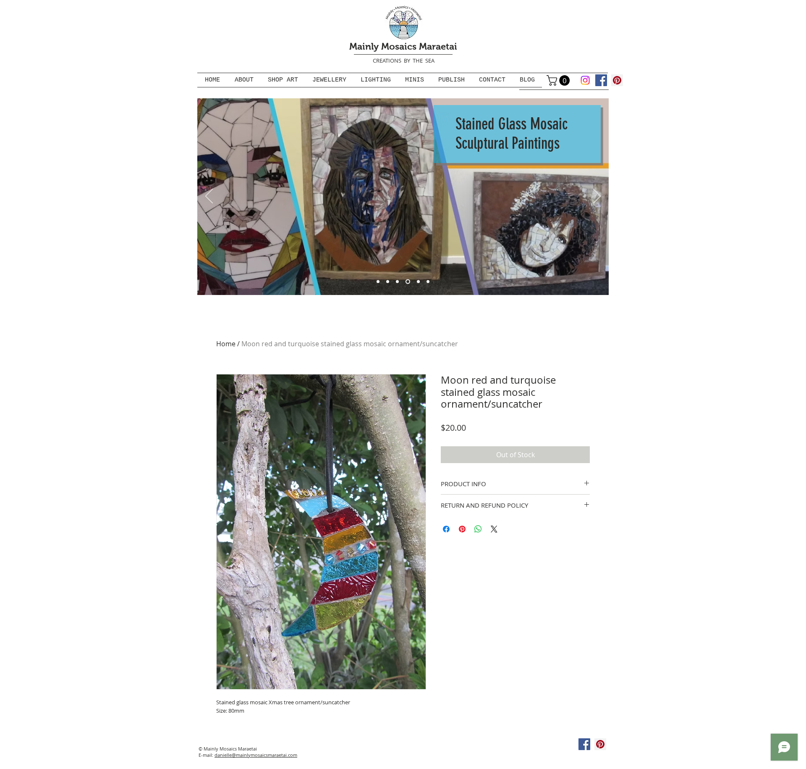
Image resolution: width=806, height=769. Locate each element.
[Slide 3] (387, 281)
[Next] (597, 197)
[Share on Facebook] (446, 529)
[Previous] (209, 197)
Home (226, 343)
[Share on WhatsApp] (478, 529)
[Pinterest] (617, 80)
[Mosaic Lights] (397, 281)
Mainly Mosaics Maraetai (403, 46)
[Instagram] (585, 80)
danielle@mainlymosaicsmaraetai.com (256, 755)
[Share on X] (494, 529)
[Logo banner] (378, 281)
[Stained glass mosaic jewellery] (418, 281)
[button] (559, 80)
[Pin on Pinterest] (462, 529)
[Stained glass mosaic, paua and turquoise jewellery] (428, 281)
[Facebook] (601, 80)
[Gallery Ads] (408, 281)
